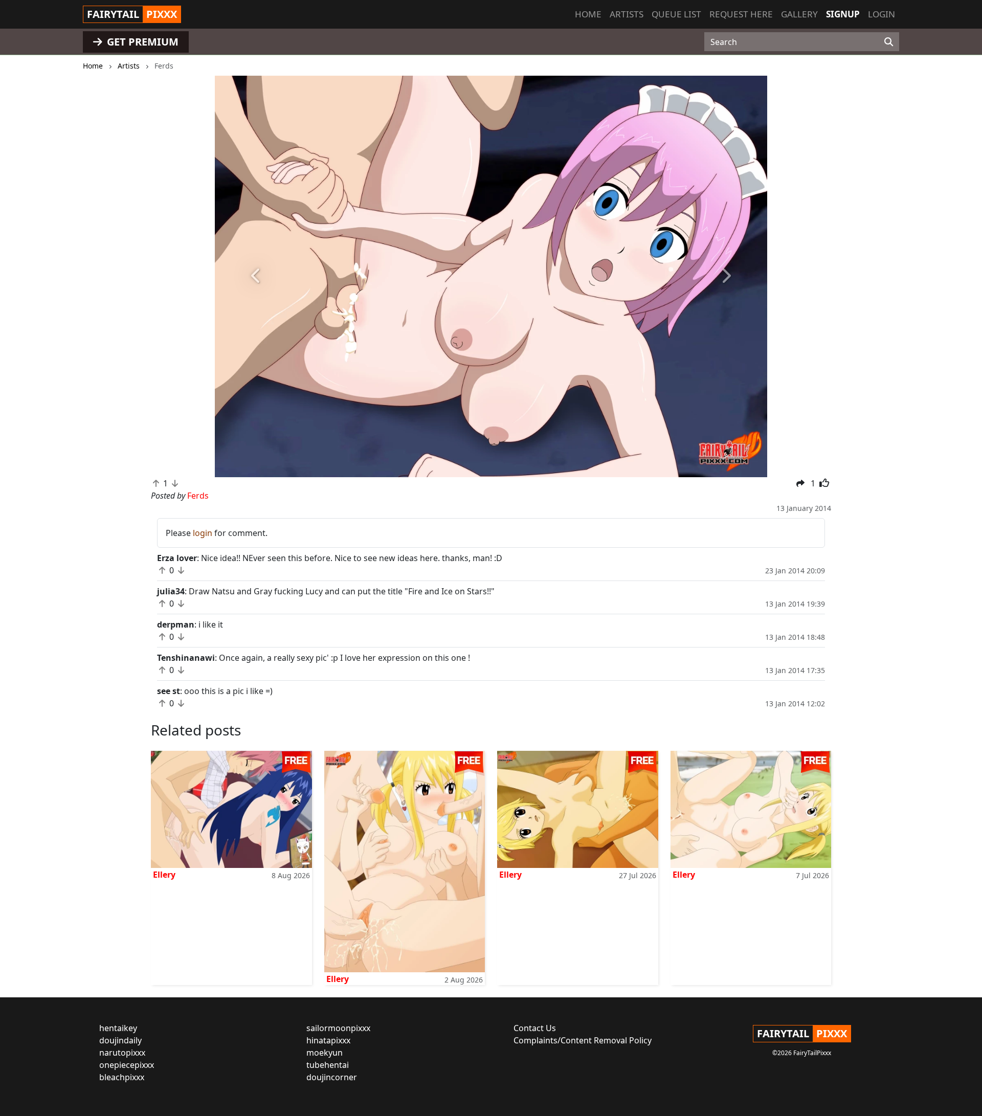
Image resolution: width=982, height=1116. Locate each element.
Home (588, 14)
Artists (626, 14)
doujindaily (120, 1040)
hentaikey (118, 1028)
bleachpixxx (121, 1077)
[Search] (888, 42)
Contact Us (535, 1028)
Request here (741, 14)
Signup (843, 14)
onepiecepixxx (126, 1064)
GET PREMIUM (141, 42)
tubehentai (327, 1064)
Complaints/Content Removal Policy (583, 1040)
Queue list (676, 14)
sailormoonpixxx (338, 1028)
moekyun (324, 1052)
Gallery (799, 14)
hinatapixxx (328, 1040)
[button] (256, 276)
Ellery (164, 874)
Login (881, 14)
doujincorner (331, 1077)
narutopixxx (122, 1052)
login (202, 533)
